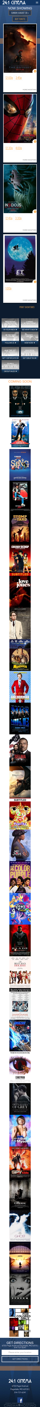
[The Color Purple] (20, 877)
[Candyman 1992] (20, 1067)
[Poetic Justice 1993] (20, 845)
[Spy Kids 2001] (20, 1162)
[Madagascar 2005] (20, 655)
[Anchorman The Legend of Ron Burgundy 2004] (20, 687)
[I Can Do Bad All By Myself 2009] (20, 1130)
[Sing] (20, 465)
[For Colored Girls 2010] (20, 1321)
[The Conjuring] (20, 1194)
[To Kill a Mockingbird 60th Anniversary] (20, 623)
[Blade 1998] (20, 940)
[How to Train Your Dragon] (20, 782)
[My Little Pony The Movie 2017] (20, 909)
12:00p (9, 77)
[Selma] (20, 750)
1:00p (8, 288)
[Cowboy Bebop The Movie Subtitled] (20, 560)
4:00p (18, 148)
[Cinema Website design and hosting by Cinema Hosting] (20, 1405)
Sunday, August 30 (19, 12)
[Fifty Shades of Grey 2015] (20, 1099)
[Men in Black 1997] (20, 401)
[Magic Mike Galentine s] (20, 718)
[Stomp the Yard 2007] (20, 528)
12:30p (9, 148)
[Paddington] (20, 1257)
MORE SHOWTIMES (29, 90)
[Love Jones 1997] (20, 591)
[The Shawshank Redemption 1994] (20, 1004)
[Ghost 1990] (20, 1226)
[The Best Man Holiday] (20, 972)
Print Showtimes (26, 307)
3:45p (19, 77)
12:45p (8, 218)
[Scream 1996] (20, 1289)
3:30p (18, 218)
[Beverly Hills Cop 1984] (20, 496)
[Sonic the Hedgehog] (20, 1035)
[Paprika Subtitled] (20, 813)
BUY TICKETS (20, 19)
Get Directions (20, 1359)
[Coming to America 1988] (20, 433)
